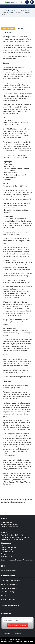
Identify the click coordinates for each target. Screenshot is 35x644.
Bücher (13, 10)
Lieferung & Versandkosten (10, 581)
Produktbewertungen (8, 592)
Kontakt (3, 595)
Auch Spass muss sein (9, 570)
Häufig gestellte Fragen (9, 588)
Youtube (18, 633)
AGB (3, 641)
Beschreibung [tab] (8, 28)
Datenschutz (28, 641)
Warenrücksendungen (8, 599)
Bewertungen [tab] (7, 32)
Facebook (7, 633)
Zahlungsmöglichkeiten (9, 584)
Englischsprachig (24, 10)
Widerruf (19, 641)
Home (7, 10)
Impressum (10, 641)
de (21, 2)
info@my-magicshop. (13, 539)
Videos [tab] (20, 28)
